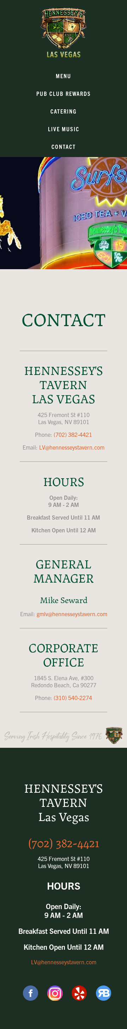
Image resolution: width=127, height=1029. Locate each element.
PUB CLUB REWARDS (63, 93)
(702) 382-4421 (73, 434)
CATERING (63, 111)
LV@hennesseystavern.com (71, 447)
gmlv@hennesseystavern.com (72, 613)
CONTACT (64, 146)
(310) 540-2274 (73, 697)
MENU (63, 75)
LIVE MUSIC (63, 128)
